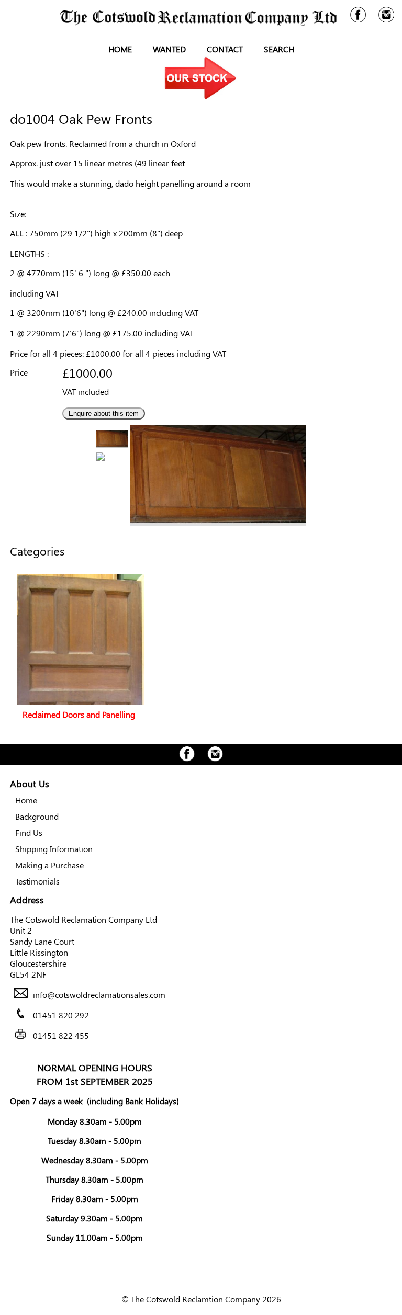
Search (279, 48)
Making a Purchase (49, 864)
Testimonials (37, 881)
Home (120, 48)
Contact (225, 48)
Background (37, 816)
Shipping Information (54, 848)
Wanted (169, 48)
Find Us (28, 832)
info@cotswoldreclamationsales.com (99, 994)
